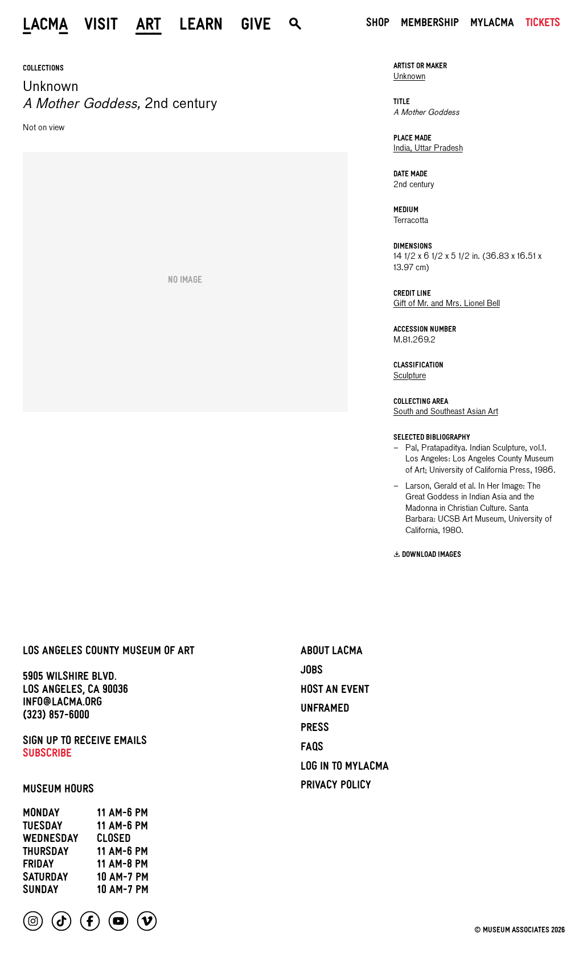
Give (256, 26)
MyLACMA (492, 24)
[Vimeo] (147, 921)
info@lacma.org (62, 703)
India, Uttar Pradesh (428, 148)
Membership (430, 24)
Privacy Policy (336, 786)
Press (315, 729)
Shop (377, 24)
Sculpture (409, 376)
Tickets (542, 24)
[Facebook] (90, 921)
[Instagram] (33, 921)
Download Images (431, 555)
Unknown (409, 77)
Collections (43, 69)
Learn (201, 26)
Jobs (312, 672)
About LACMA (332, 652)
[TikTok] (61, 921)
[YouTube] (118, 921)
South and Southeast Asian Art (445, 412)
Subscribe (47, 755)
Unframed (325, 710)
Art (148, 26)
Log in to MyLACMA (345, 768)
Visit (101, 26)
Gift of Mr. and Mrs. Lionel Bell (446, 304)
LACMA (45, 26)
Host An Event (335, 691)
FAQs (312, 748)
